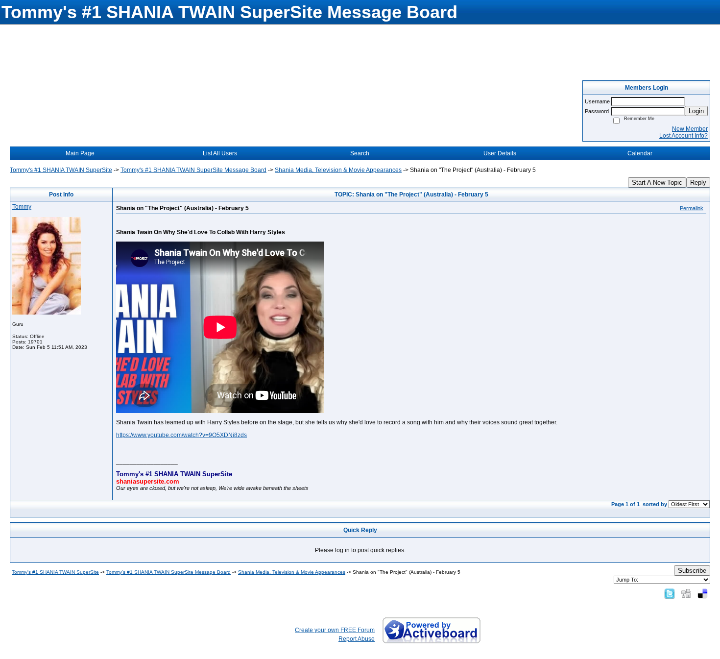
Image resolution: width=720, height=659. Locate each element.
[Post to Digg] (686, 593)
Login (696, 111)
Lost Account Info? (683, 135)
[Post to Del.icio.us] (702, 593)
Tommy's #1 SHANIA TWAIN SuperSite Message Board (193, 170)
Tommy (21, 206)
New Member (690, 128)
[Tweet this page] (669, 593)
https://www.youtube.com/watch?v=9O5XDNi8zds (181, 435)
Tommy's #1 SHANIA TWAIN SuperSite (61, 170)
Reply (698, 182)
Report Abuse (356, 638)
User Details (499, 153)
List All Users (220, 153)
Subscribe (692, 570)
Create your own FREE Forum (335, 630)
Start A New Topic (657, 182)
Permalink (691, 208)
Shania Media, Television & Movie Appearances (338, 170)
